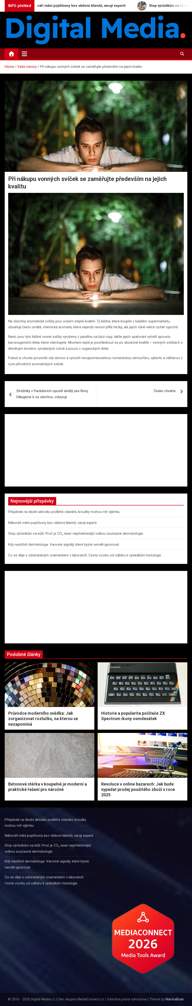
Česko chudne (165, 391)
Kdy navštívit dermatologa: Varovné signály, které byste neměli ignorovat (63, 544)
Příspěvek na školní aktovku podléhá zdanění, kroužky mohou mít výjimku (64, 512)
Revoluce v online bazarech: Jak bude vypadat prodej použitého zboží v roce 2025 (138, 789)
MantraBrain (175, 999)
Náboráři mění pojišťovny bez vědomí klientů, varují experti (52, 523)
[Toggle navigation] (24, 53)
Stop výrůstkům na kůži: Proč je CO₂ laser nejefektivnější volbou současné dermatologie (75, 533)
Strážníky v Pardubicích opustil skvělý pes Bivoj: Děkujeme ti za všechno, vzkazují (52, 394)
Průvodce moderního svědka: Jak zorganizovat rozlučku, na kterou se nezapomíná (43, 719)
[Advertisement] (96, 450)
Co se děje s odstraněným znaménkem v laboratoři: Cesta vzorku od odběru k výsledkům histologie (84, 555)
